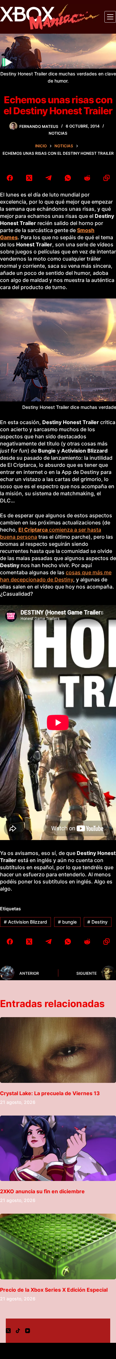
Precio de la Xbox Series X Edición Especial (54, 1289)
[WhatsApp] (67, 178)
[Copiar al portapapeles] (106, 178)
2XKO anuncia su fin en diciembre (42, 1191)
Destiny (97, 922)
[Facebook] (9, 178)
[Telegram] (48, 178)
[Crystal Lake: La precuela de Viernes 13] (58, 1050)
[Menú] (110, 17)
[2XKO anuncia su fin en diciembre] (58, 1148)
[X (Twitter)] (29, 178)
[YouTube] (27, 1330)
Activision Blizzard (25, 922)
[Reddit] (87, 178)
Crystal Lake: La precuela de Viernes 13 (50, 1093)
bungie (67, 922)
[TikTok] (17, 1330)
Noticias (58, 133)
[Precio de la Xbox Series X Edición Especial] (58, 1246)
